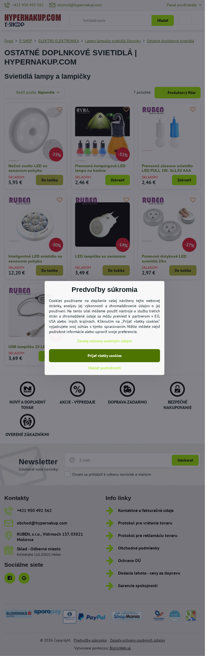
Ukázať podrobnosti (104, 367)
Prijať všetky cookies (105, 355)
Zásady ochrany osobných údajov (104, 340)
